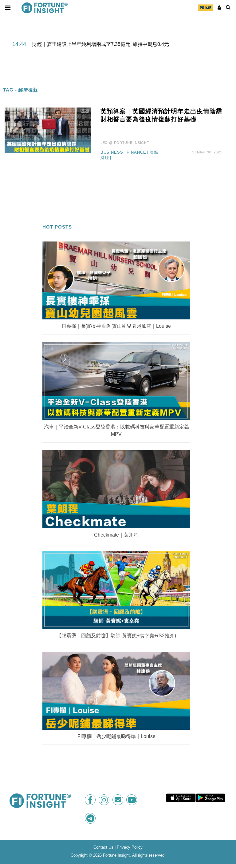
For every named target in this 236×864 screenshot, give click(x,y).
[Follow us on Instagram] (105, 799)
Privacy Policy (130, 847)
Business (111, 152)
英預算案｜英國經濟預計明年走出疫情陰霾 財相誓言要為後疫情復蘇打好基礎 (161, 115)
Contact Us (103, 847)
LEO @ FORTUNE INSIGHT (124, 142)
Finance (136, 152)
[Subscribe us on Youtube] (132, 799)
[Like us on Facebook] (91, 799)
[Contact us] (118, 799)
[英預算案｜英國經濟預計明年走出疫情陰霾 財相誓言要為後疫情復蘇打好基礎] (48, 130)
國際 (154, 152)
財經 (104, 158)
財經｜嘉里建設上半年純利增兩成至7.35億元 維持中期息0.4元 (100, 44)
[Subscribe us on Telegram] (91, 818)
